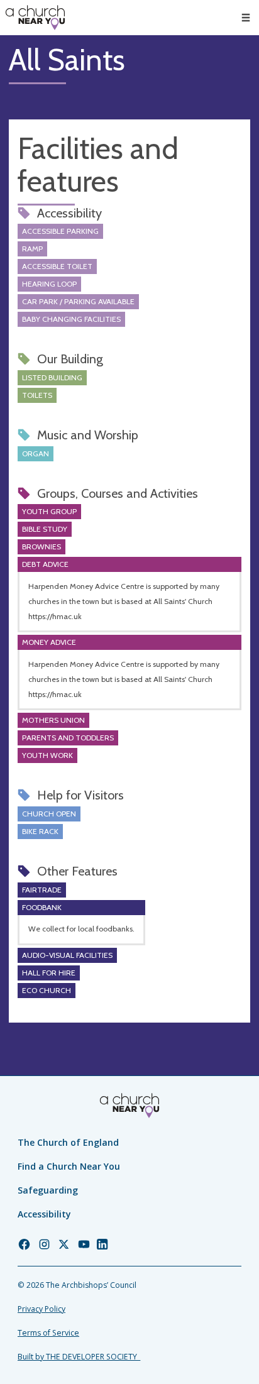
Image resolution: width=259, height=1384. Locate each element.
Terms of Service (48, 1332)
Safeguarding (48, 1190)
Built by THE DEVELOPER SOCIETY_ (79, 1356)
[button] (246, 17)
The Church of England (68, 1142)
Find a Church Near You (69, 1166)
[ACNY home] (35, 17)
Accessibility (44, 1214)
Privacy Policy (41, 1309)
